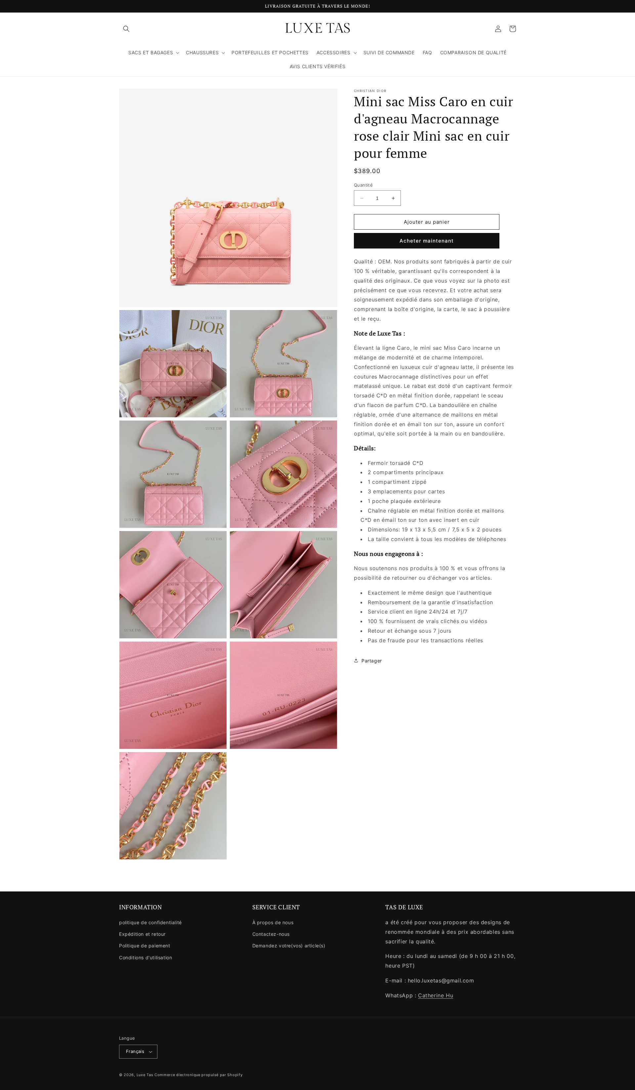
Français (135, 1051)
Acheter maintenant (427, 241)
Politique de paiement (144, 945)
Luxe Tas (145, 1074)
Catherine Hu (435, 995)
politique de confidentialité (150, 922)
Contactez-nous (271, 934)
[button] (126, 29)
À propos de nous (273, 922)
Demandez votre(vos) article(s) (288, 945)
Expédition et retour (142, 934)
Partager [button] (371, 660)
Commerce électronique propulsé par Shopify (198, 1074)
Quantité (363, 185)
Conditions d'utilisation (145, 957)
